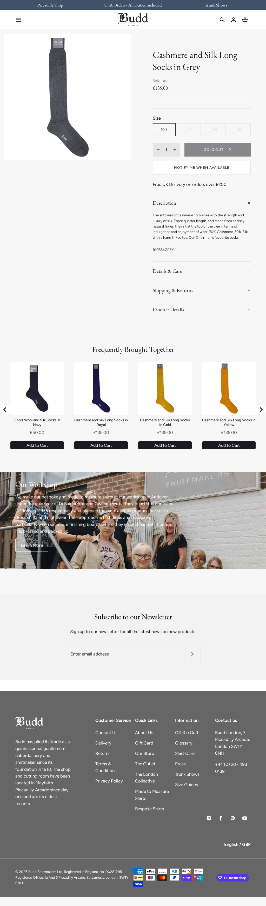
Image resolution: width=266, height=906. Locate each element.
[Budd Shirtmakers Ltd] (133, 19)
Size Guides (186, 784)
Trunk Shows (187, 774)
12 (239, 129)
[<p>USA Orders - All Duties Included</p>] (133, 5)
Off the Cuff (186, 732)
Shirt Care (185, 753)
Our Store (144, 753)
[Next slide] (261, 409)
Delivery (103, 743)
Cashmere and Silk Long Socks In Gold (165, 422)
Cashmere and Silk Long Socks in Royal (101, 422)
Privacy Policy (109, 781)
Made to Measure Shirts (152, 795)
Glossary (183, 743)
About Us (144, 732)
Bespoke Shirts (149, 808)
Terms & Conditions (106, 767)
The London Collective (146, 778)
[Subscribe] (192, 654)
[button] (18, 19)
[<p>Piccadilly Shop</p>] (53, 5)
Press (180, 763)
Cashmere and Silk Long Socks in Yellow (229, 422)
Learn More (32, 545)
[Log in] (233, 20)
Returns (102, 753)
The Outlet (145, 763)
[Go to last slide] (5, 409)
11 (189, 129)
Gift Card (144, 743)
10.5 (164, 129)
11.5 (214, 129)
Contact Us (106, 732)
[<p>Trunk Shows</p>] (212, 5)
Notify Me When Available (201, 167)
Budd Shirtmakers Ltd (45, 872)
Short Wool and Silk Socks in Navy (37, 422)
